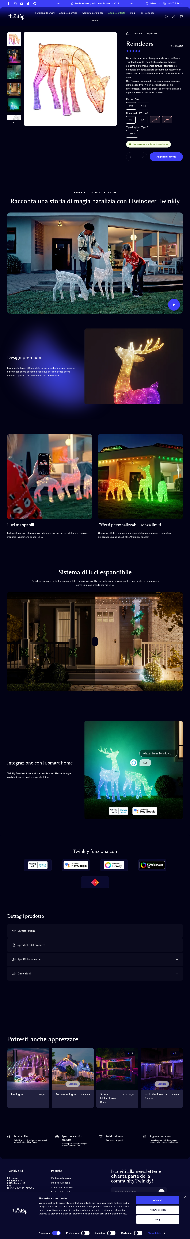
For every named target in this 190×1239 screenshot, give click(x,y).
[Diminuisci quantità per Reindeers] (129, 156)
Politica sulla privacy (62, 1178)
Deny (157, 1219)
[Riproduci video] (95, 263)
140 (130, 120)
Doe (131, 106)
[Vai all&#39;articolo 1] (14, 56)
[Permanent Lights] (73, 1069)
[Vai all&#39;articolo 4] (14, 105)
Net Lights (17, 1094)
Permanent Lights (66, 1094)
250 (167, 120)
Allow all (157, 1200)
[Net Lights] (28, 1069)
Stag (143, 106)
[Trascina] (95, 641)
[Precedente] (58, 3)
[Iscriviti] (161, 1192)
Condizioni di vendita (62, 1188)
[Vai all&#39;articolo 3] (14, 89)
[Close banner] (185, 1197)
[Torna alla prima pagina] (127, 33)
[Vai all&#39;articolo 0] (14, 39)
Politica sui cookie (60, 1183)
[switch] (85, 1233)
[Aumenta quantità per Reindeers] (143, 156)
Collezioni (138, 34)
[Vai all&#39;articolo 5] (14, 122)
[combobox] (153, 3)
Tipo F (132, 134)
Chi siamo (13, 1178)
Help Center (120, 3)
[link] (49, 476)
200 (143, 120)
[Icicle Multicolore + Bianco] (162, 1069)
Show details (154, 1233)
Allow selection (158, 1210)
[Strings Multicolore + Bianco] (117, 1069)
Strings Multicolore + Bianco (108, 1098)
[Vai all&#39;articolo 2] (14, 72)
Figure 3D (152, 34)
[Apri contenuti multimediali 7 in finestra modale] (70, 79)
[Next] (131, 3)
